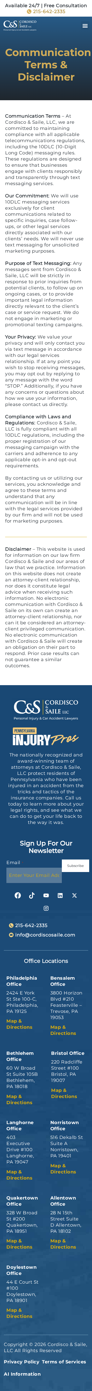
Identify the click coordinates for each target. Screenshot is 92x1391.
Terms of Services (64, 1362)
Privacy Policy (21, 1362)
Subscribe (75, 866)
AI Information (22, 1374)
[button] (85, 25)
